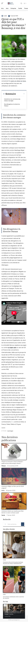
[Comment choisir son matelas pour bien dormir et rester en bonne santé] (14, 501)
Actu (2, 490)
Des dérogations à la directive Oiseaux (12, 105)
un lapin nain (12, 347)
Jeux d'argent (10, 431)
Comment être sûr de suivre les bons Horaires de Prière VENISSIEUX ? (13, 563)
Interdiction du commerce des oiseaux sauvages (12, 99)
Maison (3, 466)
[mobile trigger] (2, 3)
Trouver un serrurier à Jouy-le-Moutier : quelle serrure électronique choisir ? (12, 462)
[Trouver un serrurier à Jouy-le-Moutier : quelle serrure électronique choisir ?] (14, 451)
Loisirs (4, 594)
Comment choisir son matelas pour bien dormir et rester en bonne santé (12, 512)
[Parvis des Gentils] (10, 3)
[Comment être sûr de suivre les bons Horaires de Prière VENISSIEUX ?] (14, 545)
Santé (3, 515)
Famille (4, 559)
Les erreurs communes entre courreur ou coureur (13, 597)
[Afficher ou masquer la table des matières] (20, 94)
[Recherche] (21, 3)
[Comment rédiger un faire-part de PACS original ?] (14, 476)
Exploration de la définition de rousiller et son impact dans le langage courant (12, 612)
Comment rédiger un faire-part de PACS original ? (12, 487)
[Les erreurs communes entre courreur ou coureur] (14, 579)
